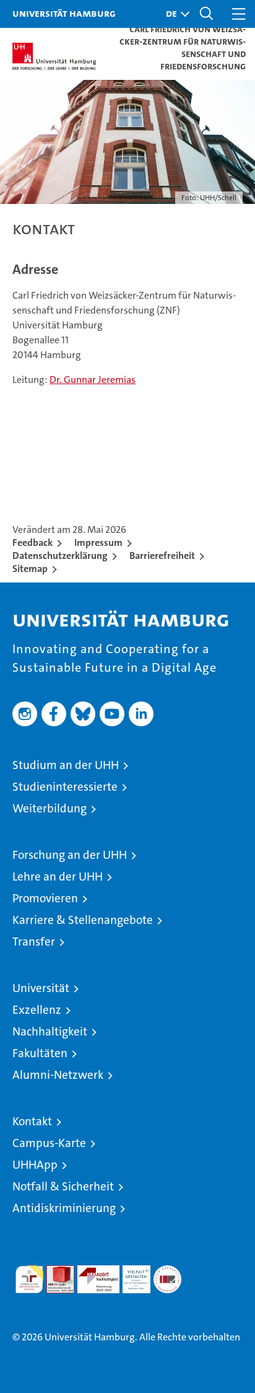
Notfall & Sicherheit (63, 1186)
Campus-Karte (49, 1143)
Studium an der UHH (65, 765)
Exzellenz (36, 1009)
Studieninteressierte (65, 786)
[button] (174, 14)
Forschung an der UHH (69, 855)
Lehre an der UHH (57, 876)
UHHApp (35, 1164)
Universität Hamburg (64, 13)
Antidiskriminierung (64, 1208)
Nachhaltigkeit (49, 1031)
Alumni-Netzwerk (57, 1075)
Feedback (32, 542)
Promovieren (45, 898)
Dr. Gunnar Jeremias (93, 379)
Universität (40, 988)
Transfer (33, 941)
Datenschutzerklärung (60, 555)
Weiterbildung (49, 808)
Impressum (98, 542)
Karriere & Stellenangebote (82, 920)
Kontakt (32, 1121)
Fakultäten (39, 1053)
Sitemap (30, 568)
